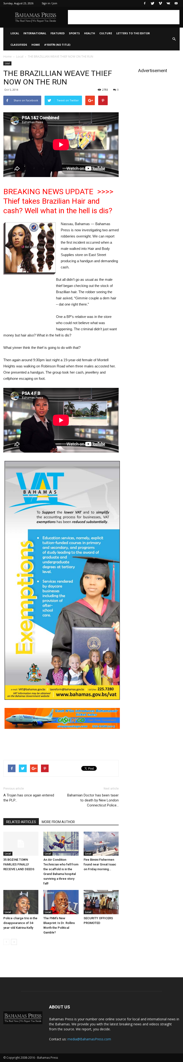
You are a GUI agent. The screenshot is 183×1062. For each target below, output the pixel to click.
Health (89, 33)
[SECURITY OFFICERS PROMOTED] (101, 902)
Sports (74, 33)
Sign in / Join (49, 3)
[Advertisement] (123, 17)
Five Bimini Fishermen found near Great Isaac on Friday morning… (100, 864)
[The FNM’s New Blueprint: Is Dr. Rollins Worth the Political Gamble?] (60, 902)
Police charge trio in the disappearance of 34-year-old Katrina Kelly (20, 922)
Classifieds (18, 44)
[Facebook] (144, 3)
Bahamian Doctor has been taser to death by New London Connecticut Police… (93, 800)
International (34, 33)
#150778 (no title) (57, 44)
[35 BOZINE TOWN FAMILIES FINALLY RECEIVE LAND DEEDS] (20, 844)
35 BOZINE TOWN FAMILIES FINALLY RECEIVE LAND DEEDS (18, 864)
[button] (174, 39)
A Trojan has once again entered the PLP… (28, 797)
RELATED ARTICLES (21, 822)
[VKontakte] (168, 3)
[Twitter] (152, 3)
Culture (105, 33)
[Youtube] (176, 3)
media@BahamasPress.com (89, 1039)
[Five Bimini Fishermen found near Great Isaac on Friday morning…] (101, 844)
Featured (58, 33)
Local (14, 33)
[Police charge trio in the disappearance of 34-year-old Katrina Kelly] (20, 902)
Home (35, 44)
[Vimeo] (160, 3)
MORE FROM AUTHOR (58, 822)
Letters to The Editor (133, 33)
